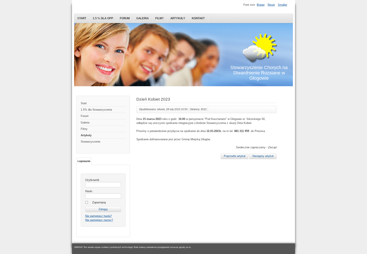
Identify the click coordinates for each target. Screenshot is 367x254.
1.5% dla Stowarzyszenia (96, 109)
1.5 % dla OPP (103, 18)
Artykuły (177, 18)
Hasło (88, 191)
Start (81, 18)
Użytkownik (92, 180)
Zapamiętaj (99, 202)
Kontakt (198, 18)
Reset (271, 4)
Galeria (142, 18)
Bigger (261, 4)
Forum (125, 18)
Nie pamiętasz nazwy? (99, 220)
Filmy (159, 18)
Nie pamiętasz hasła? (98, 216)
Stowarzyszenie (90, 141)
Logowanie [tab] (84, 161)
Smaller (282, 4)
